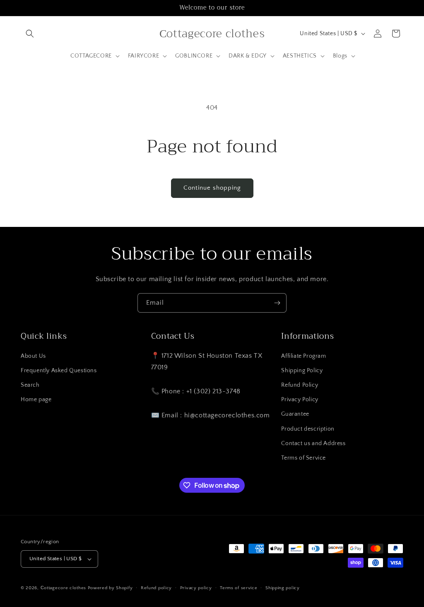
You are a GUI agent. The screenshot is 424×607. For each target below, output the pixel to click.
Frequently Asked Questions (59, 370)
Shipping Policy (302, 370)
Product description (307, 429)
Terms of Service (303, 458)
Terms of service (238, 587)
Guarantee (295, 414)
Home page (36, 399)
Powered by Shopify (110, 587)
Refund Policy (299, 385)
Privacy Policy (299, 399)
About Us (33, 356)
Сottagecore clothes (63, 587)
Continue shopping (212, 187)
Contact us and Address (313, 443)
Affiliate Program (303, 356)
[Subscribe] (277, 303)
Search (30, 385)
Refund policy (156, 587)
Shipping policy (282, 587)
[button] (30, 33)
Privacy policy (196, 587)
